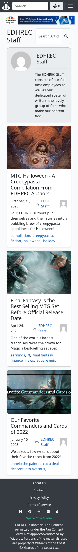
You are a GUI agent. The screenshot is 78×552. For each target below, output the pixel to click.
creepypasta (43, 235)
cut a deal (51, 463)
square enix (46, 360)
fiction (16, 240)
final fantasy (43, 355)
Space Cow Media (39, 518)
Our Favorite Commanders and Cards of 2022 (39, 425)
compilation (20, 235)
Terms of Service (39, 505)
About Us (39, 483)
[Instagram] (39, 511)
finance (17, 360)
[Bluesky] (21, 511)
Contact (39, 490)
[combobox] (30, 6)
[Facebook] (30, 511)
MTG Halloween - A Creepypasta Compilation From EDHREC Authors (33, 184)
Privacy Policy (39, 497)
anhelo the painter (25, 463)
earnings (18, 355)
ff (29, 355)
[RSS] (48, 511)
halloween (32, 240)
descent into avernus (28, 468)
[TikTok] (57, 511)
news (29, 360)
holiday (49, 240)
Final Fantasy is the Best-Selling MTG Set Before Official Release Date (37, 309)
